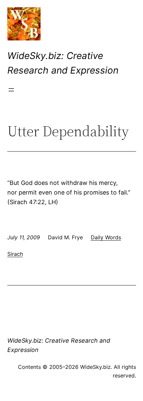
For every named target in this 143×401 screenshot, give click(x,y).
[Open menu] (11, 90)
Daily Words (106, 237)
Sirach (15, 254)
